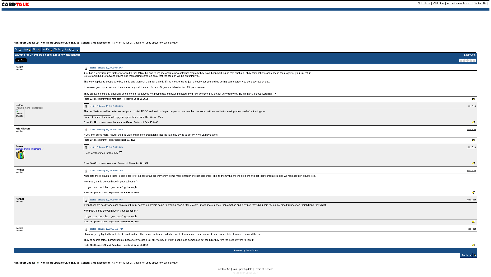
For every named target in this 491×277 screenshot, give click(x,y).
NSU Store (438, 3)
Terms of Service (263, 269)
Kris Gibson (23, 128)
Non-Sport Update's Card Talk (58, 42)
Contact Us (480, 3)
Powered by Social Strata (246, 250)
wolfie (19, 105)
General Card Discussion (95, 42)
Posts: (89, 99)
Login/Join (469, 54)
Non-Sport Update (24, 42)
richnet (20, 169)
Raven (19, 146)
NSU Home (424, 3)
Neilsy (19, 66)
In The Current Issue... (459, 3)
